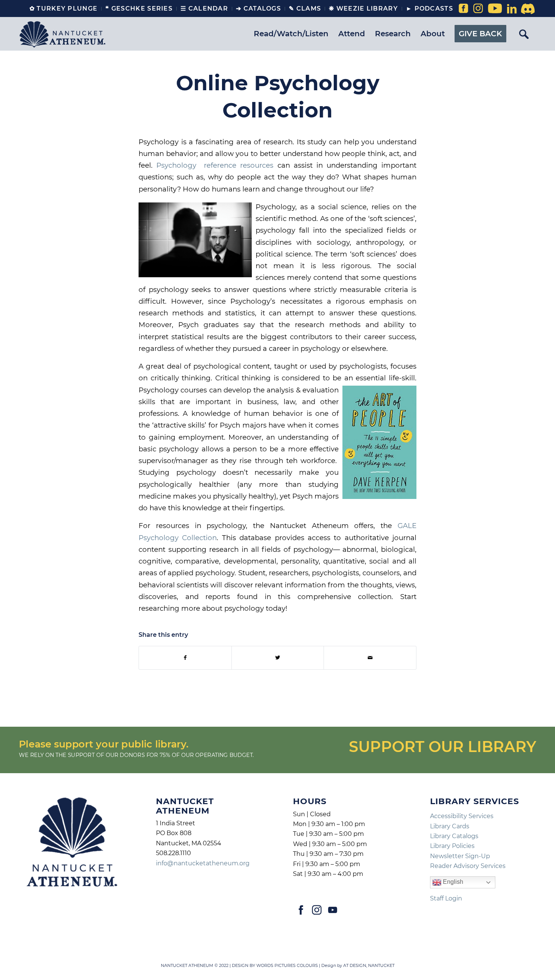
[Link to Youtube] (493, 8)
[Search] (523, 34)
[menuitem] (64, 9)
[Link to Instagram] (478, 8)
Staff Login (446, 898)
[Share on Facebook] (185, 657)
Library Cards (449, 826)
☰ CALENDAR (204, 8)
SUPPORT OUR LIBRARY (442, 747)
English (452, 882)
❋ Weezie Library (363, 8)
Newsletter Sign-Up (460, 856)
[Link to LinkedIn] (511, 8)
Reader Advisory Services (468, 865)
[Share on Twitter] (278, 657)
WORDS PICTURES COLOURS (287, 965)
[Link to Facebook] (463, 8)
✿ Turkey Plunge (63, 8)
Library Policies (452, 845)
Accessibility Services (461, 816)
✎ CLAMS (305, 8)
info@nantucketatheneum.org (203, 863)
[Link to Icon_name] (526, 8)
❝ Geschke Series (139, 8)
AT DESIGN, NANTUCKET (369, 965)
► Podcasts (429, 8)
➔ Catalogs (258, 8)
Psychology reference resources (214, 165)
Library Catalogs (454, 836)
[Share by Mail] (370, 657)
